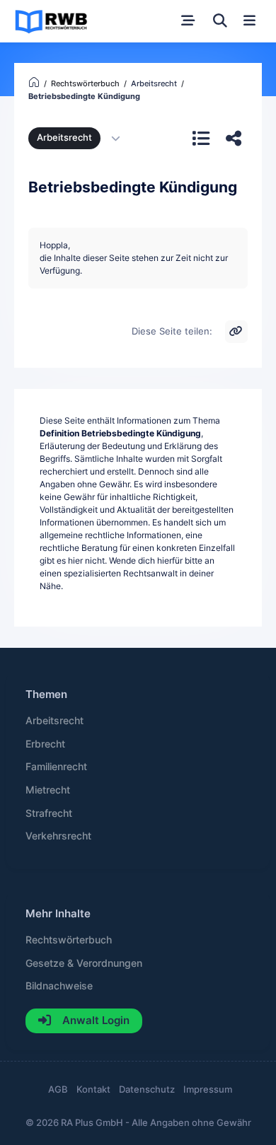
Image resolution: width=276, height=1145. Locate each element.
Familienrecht (56, 766)
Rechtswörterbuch (68, 940)
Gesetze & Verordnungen (83, 963)
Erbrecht (45, 744)
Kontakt (93, 1089)
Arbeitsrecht (64, 137)
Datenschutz (147, 1089)
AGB (58, 1089)
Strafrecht (48, 813)
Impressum (207, 1089)
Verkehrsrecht (58, 836)
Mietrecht (47, 790)
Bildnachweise (59, 986)
